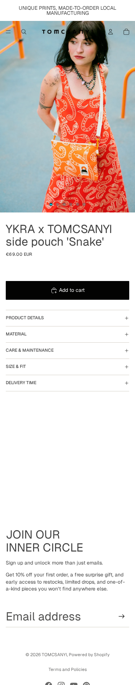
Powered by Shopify (89, 655)
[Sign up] (121, 616)
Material (16, 334)
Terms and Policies (68, 669)
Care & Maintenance (30, 350)
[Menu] (8, 31)
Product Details (25, 318)
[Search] (24, 32)
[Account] (110, 32)
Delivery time (21, 383)
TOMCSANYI (54, 655)
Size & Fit (16, 366)
